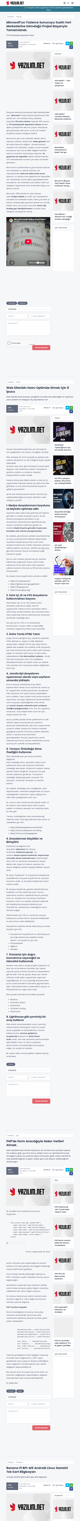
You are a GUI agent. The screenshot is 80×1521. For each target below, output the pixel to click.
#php (20, 1391)
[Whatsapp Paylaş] (71, 43)
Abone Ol (47, 43)
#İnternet (23, 303)
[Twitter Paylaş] (67, 43)
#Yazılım (11, 1391)
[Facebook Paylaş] (71, 47)
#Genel (10, 1064)
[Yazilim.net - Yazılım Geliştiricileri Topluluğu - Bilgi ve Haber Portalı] (15, 3)
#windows (11, 303)
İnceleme (19, 1462)
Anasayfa (10, 17)
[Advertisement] (28, 96)
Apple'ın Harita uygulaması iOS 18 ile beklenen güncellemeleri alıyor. (48, 9)
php (17, 1136)
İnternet (19, 17)
